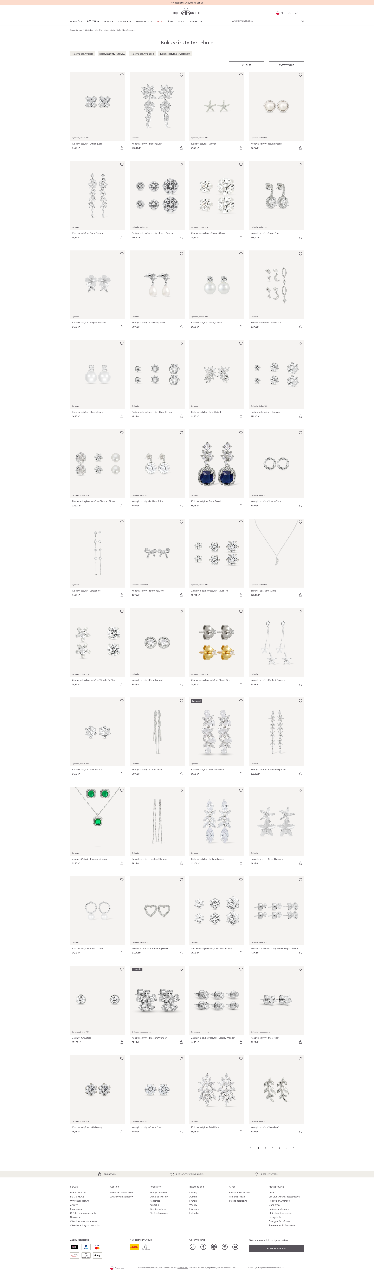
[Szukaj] (302, 20)
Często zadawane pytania (83, 1213)
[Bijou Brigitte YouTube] (235, 1247)
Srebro (108, 21)
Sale (159, 21)
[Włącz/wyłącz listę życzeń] (121, 75)
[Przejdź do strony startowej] (187, 11)
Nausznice (155, 1200)
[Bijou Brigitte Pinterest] (224, 1247)
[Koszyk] (303, 13)
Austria (193, 1196)
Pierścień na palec (159, 1213)
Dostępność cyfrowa (279, 1221)
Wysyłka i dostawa (79, 1200)
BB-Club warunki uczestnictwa (284, 1196)
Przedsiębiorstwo (238, 1200)
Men (181, 21)
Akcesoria (124, 21)
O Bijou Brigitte (237, 1196)
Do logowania (276, 1248)
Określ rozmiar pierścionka (83, 1221)
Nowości (76, 21)
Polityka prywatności (279, 1200)
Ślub (170, 21)
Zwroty (74, 1204)
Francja (193, 1200)
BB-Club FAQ (77, 1196)
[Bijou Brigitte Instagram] (214, 1247)
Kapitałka (154, 1204)
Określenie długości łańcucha (84, 1225)
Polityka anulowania (279, 1208)
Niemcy (193, 1192)
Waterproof (144, 21)
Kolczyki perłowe (158, 1192)
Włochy (193, 1204)
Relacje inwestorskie (239, 1192)
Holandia (194, 1213)
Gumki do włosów (159, 1196)
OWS (271, 1192)
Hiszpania (194, 1208)
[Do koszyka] (121, 147)
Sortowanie (286, 65)
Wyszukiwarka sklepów (121, 1196)
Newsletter (75, 1217)
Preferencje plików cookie (282, 1225)
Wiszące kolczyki (158, 1208)
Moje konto (76, 1208)
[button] (289, 13)
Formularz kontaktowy (121, 1192)
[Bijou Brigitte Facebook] (203, 1247)
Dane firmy (274, 1204)
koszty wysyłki (183, 1268)
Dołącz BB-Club (78, 1192)
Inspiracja (195, 21)
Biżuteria (93, 21)
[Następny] (300, 1148)
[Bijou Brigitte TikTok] (192, 1247)
